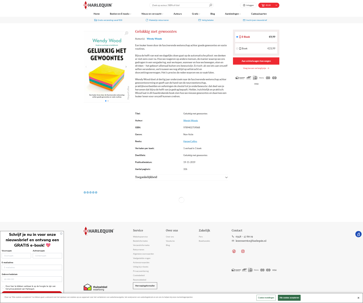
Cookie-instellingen (266, 298)
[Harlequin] (98, 5)
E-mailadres (7, 262)
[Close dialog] (61, 233)
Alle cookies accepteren (289, 298)
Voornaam (7, 250)
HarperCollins (190, 141)
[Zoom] (126, 33)
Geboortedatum (9, 274)
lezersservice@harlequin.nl (251, 241)
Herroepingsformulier (145, 286)
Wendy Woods (154, 38)
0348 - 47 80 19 (244, 237)
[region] (181, 298)
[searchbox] (181, 5)
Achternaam (39, 250)
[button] (127, 67)
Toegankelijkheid (146, 177)
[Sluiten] (358, 298)
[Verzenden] (211, 5)
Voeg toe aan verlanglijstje (255, 68)
